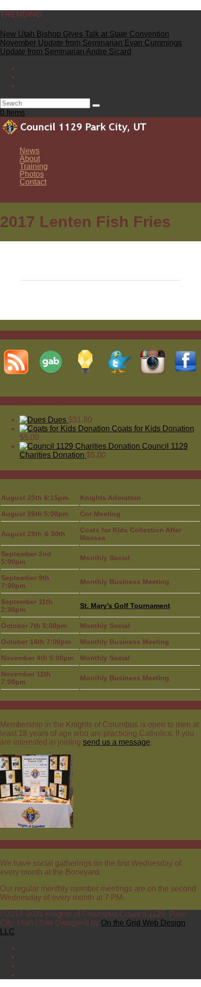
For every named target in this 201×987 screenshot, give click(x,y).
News (30, 151)
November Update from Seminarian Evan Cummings (91, 43)
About (30, 158)
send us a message (116, 742)
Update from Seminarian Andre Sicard (65, 51)
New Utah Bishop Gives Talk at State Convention (84, 34)
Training (34, 166)
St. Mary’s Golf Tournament (125, 605)
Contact (33, 182)
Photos (32, 174)
